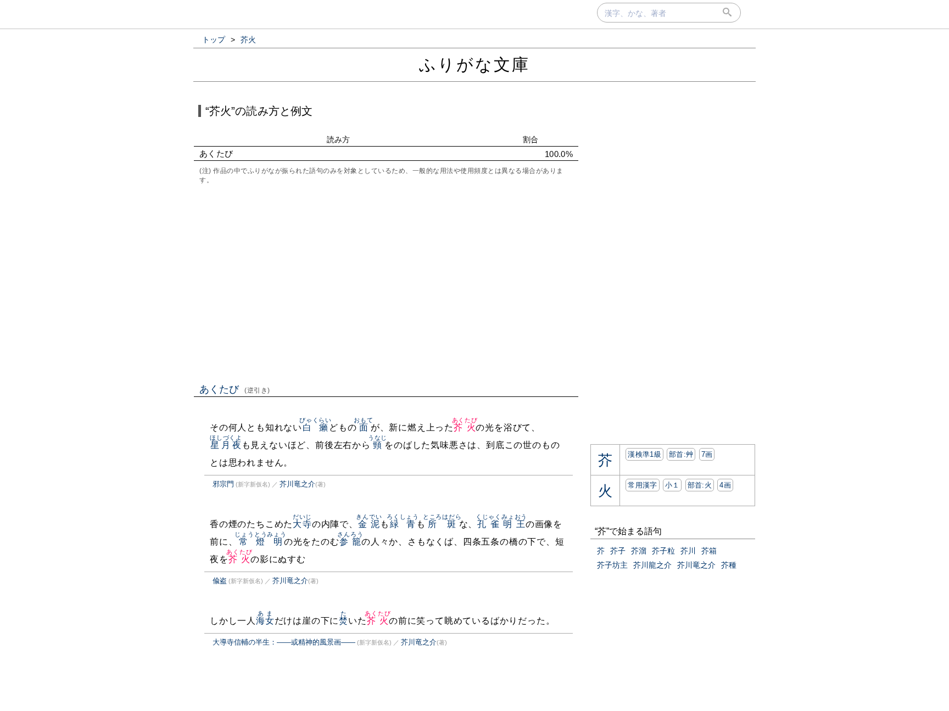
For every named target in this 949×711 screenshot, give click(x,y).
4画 (725, 485)
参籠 (350, 541)
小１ (672, 485)
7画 (707, 454)
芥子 (618, 550)
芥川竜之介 (297, 484)
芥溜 (638, 550)
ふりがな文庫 (474, 64)
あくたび (234, 389)
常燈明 (260, 541)
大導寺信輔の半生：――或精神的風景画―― (284, 642)
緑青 (403, 524)
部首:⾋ (681, 454)
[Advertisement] (386, 283)
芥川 (688, 550)
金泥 (369, 524)
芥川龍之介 (652, 565)
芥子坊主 (612, 565)
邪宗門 (223, 484)
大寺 (302, 524)
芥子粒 (663, 550)
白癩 (315, 427)
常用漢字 (642, 485)
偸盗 (220, 580)
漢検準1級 (644, 454)
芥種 (728, 565)
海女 (265, 620)
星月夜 (226, 445)
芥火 (465, 427)
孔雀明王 (501, 524)
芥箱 (709, 550)
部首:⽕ (700, 485)
